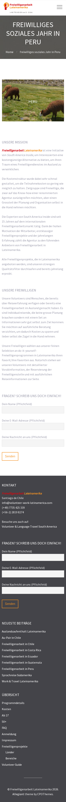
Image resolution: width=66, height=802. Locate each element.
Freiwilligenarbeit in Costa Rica (21, 650)
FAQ (4, 728)
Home (9, 52)
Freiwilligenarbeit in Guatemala (22, 662)
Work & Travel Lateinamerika (20, 681)
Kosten (6, 709)
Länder (10, 752)
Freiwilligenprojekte (14, 746)
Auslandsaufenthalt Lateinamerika (24, 631)
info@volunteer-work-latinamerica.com (27, 503)
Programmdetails (13, 703)
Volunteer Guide (12, 764)
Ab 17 (5, 715)
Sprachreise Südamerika (17, 675)
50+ (4, 721)
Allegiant (18, 794)
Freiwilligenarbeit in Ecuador (20, 656)
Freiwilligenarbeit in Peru (18, 669)
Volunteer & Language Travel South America (29, 526)
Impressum (9, 740)
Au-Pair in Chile (11, 637)
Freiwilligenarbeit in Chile (18, 644)
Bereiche (11, 758)
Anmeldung (9, 734)
